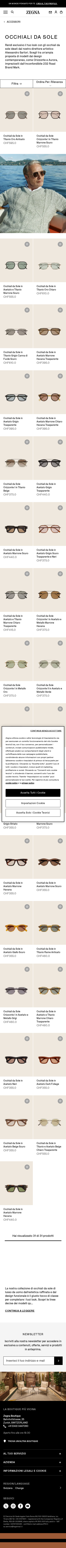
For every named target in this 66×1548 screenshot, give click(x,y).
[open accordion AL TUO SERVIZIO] (60, 1453)
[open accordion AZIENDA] (60, 1462)
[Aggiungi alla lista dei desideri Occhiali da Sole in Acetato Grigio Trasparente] (27, 376)
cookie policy (12, 783)
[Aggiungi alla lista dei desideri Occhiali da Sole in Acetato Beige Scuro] (27, 1101)
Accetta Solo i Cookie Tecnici (33, 812)
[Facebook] (20, 1506)
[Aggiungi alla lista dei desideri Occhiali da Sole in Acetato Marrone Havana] (27, 840)
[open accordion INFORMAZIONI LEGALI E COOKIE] (60, 1471)
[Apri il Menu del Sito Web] (5, 12)
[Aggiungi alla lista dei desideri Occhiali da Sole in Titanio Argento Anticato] (60, 708)
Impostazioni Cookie (33, 803)
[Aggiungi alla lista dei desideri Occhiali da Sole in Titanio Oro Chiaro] (60, 244)
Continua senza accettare (46, 731)
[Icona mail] (50, 12)
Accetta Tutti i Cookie (32, 792)
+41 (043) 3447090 (18, 1426)
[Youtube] (27, 1506)
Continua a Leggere (20, 1310)
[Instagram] (13, 1506)
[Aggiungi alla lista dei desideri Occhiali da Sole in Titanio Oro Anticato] (27, 93)
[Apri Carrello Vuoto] (61, 12)
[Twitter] (5, 1506)
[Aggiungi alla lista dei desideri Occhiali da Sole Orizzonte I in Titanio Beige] (27, 442)
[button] (13, 12)
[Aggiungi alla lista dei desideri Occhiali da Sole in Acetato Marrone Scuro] (27, 507)
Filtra (15, 84)
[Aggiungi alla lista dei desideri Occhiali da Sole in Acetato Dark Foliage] (60, 1038)
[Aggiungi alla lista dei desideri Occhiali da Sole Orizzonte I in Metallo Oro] (27, 643)
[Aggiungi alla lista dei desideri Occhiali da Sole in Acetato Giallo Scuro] (27, 906)
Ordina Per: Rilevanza (49, 82)
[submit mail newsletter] (58, 1361)
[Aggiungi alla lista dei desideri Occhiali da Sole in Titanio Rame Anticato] (60, 906)
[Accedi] (55, 12)
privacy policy (28, 783)
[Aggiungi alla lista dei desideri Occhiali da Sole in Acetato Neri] (27, 1038)
